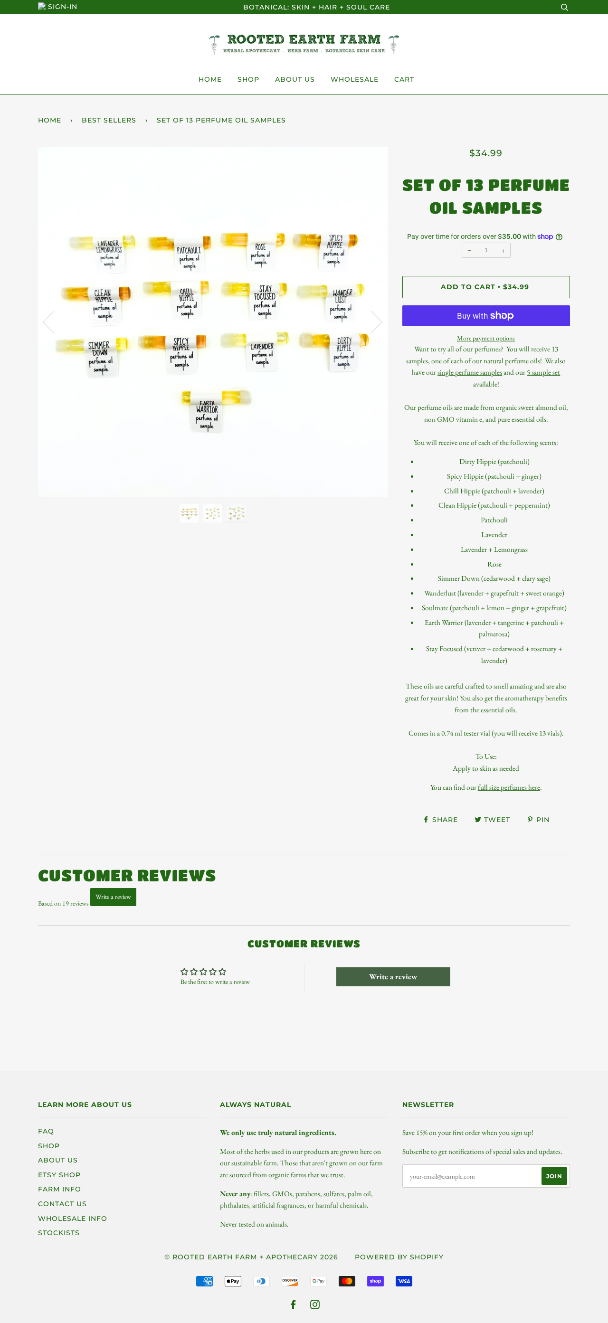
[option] (213, 322)
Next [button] (370, 321)
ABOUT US (295, 79)
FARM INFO (59, 1189)
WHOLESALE (355, 79)
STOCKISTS (59, 1232)
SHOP (248, 79)
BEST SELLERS (109, 120)
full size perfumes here (509, 787)
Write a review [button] (393, 977)
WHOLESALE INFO (72, 1218)
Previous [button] (54, 321)
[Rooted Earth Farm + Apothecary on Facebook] (293, 1306)
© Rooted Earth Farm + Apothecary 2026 (251, 1257)
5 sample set (543, 372)
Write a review (113, 896)
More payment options (486, 338)
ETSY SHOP (59, 1175)
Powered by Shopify (399, 1257)
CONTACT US (62, 1204)
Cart (404, 79)
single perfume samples (469, 372)
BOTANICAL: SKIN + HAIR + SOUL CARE (316, 7)
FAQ (46, 1131)
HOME (210, 79)
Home (49, 120)
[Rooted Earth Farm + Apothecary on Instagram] (315, 1306)
